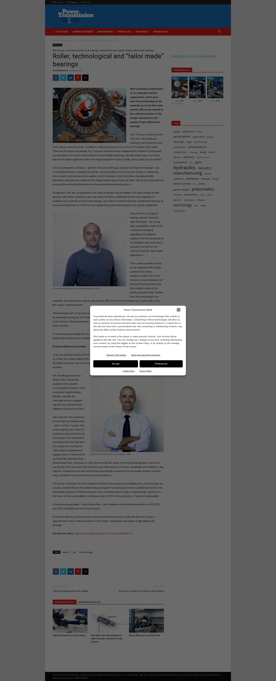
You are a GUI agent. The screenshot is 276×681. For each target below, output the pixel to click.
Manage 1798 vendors (116, 355)
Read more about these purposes (145, 355)
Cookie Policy (129, 371)
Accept (115, 363)
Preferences (161, 363)
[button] (178, 309)
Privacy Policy (146, 371)
